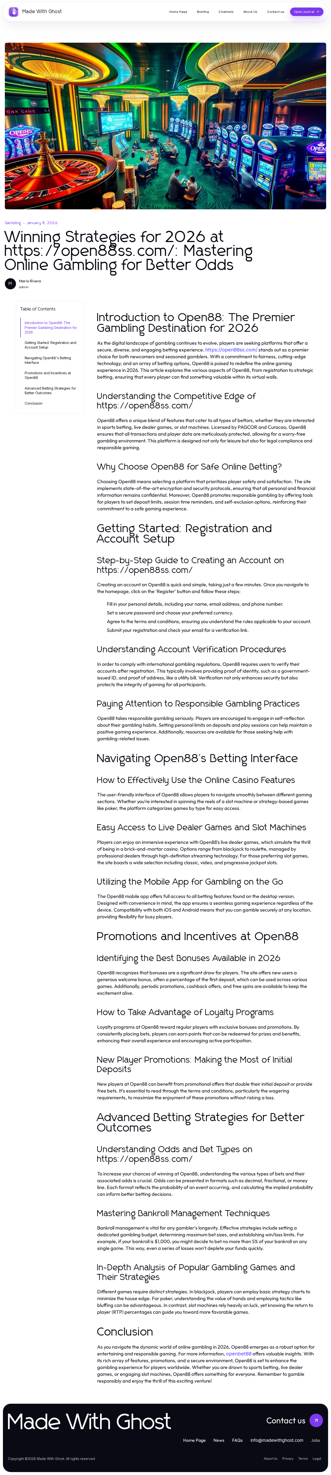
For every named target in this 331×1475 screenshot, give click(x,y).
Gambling (13, 223)
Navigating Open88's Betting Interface (48, 360)
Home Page (194, 1440)
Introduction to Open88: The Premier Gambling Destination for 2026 (51, 327)
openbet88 (239, 1354)
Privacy (287, 1458)
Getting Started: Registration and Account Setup (50, 345)
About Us (270, 1458)
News (218, 1440)
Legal (317, 1458)
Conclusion (33, 403)
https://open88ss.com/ (231, 350)
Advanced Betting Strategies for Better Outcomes (50, 390)
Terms (303, 1458)
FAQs (237, 1440)
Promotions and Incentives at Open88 (48, 375)
